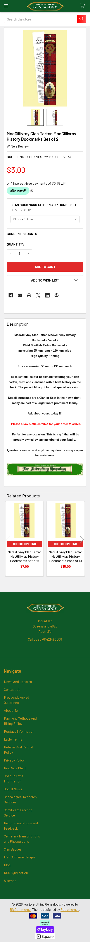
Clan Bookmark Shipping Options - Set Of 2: (43, 207)
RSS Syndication (16, 873)
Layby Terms (13, 739)
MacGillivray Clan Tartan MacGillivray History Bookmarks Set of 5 (24, 556)
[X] (38, 295)
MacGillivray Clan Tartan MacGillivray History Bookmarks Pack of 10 (65, 556)
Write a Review (18, 146)
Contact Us (12, 689)
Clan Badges (13, 849)
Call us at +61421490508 (45, 639)
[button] (45, 280)
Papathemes (70, 909)
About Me (11, 710)
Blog (7, 865)
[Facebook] (11, 295)
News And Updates (18, 681)
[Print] (29, 295)
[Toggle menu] (6, 6)
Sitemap (10, 880)
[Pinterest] (57, 295)
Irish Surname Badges (19, 857)
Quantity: (15, 244)
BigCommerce (20, 909)
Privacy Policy (14, 760)
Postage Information (19, 731)
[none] (45, 68)
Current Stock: (22, 234)
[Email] (20, 295)
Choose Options (24, 544)
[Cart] (83, 6)
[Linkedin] (47, 295)
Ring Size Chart (15, 768)
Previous (8, 539)
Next (81, 539)
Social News (13, 789)
